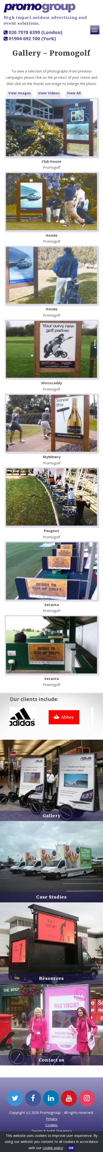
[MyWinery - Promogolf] (51, 452)
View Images (19, 92)
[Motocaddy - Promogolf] (51, 378)
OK (71, 1147)
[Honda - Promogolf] (51, 230)
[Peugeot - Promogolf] (51, 526)
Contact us (51, 1060)
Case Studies (51, 897)
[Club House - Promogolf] (51, 157)
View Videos (49, 92)
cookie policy (53, 1147)
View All (74, 92)
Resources (51, 978)
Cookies (51, 1124)
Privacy (51, 1118)
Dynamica (64, 1130)
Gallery (52, 815)
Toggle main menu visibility (94, 29)
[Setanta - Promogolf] (51, 600)
